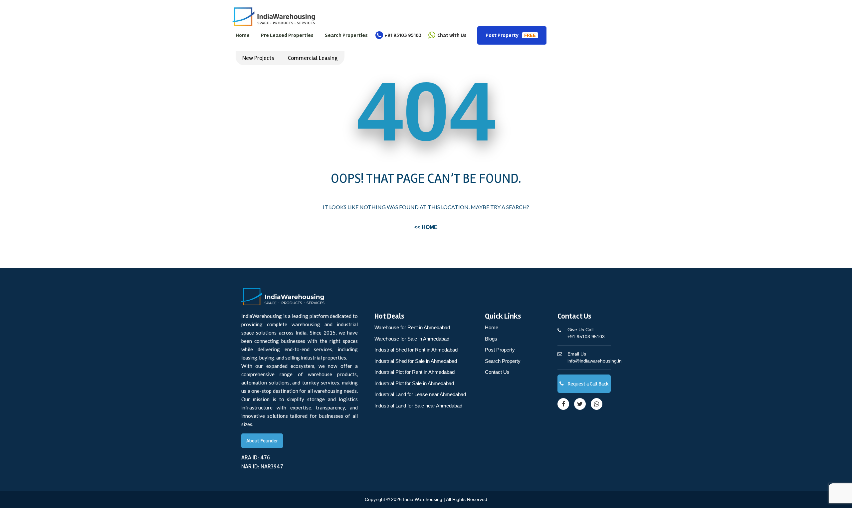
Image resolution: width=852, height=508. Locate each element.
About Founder (262, 440)
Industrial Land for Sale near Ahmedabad (418, 405)
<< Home (426, 227)
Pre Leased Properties (287, 35)
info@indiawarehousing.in (594, 357)
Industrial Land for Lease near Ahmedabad (420, 394)
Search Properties (346, 35)
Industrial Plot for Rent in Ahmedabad (414, 372)
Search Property (503, 361)
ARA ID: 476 (255, 457)
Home (243, 35)
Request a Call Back (587, 384)
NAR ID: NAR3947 (262, 466)
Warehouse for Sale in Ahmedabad (411, 339)
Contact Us (497, 372)
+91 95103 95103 (403, 35)
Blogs (491, 339)
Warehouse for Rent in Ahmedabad (412, 327)
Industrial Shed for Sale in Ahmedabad (415, 361)
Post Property (511, 35)
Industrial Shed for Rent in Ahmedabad (416, 350)
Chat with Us (451, 35)
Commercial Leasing (313, 58)
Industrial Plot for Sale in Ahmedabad (414, 383)
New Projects (258, 58)
